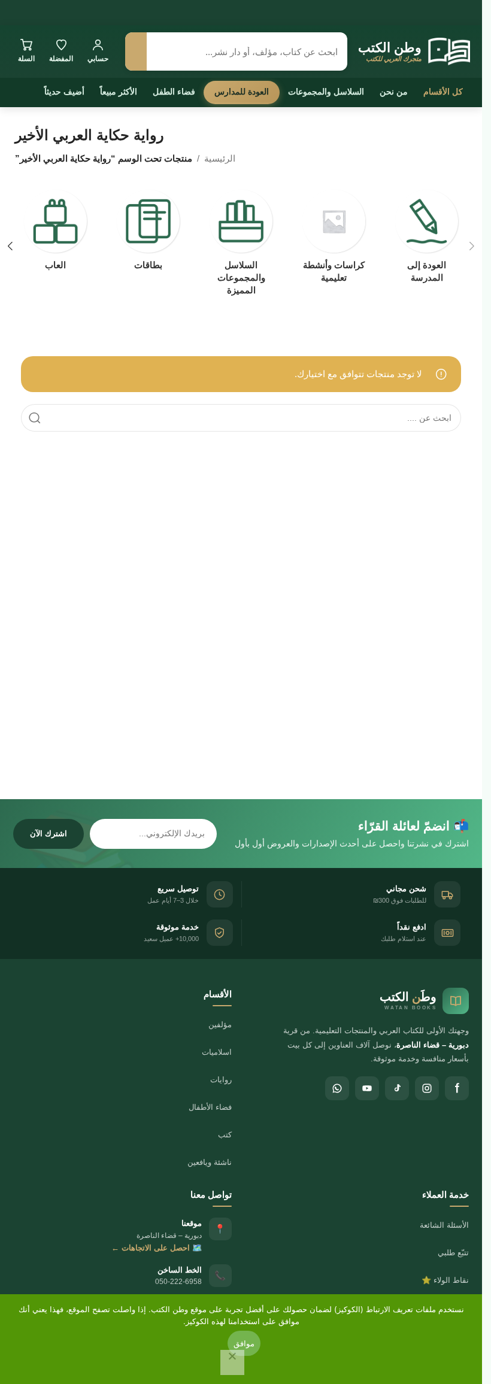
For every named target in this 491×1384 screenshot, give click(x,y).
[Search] (35, 418)
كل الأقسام (443, 91)
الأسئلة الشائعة (444, 1225)
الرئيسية (219, 158)
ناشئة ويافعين (209, 1162)
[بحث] (136, 51)
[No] (232, 1362)
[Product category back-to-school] (426, 240)
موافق (244, 1343)
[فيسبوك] (457, 1088)
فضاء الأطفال (210, 1107)
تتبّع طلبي (453, 1252)
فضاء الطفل (174, 91)
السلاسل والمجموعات (326, 91)
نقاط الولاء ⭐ (445, 1280)
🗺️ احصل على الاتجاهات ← (156, 1247)
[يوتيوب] (367, 1088)
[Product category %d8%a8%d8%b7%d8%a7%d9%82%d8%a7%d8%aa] (148, 233)
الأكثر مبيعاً (118, 91)
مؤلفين (220, 1024)
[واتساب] (337, 1088)
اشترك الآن (48, 833)
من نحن (394, 91)
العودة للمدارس (241, 91)
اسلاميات (217, 1052)
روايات (221, 1079)
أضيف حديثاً (64, 91)
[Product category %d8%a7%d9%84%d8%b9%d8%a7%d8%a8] (55, 233)
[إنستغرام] (427, 1088)
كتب (225, 1134)
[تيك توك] (397, 1088)
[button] (472, 246)
